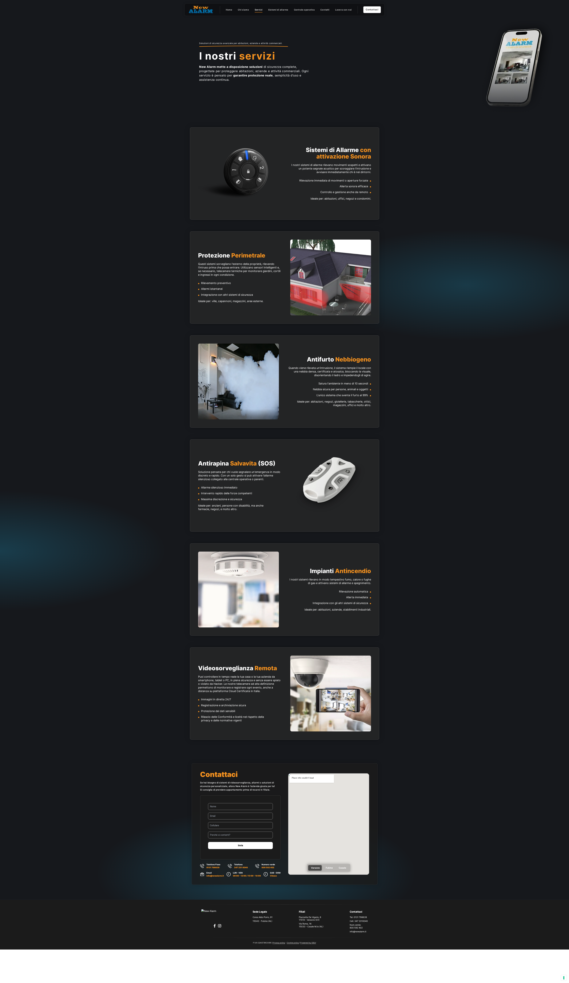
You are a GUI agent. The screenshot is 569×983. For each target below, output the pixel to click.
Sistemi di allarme (278, 9)
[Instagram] (219, 925)
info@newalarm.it (215, 876)
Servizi (259, 9)
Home (229, 9)
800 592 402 (268, 867)
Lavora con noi (343, 9)
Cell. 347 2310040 (359, 921)
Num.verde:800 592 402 (356, 926)
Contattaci (372, 9)
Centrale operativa (304, 9)
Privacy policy (278, 943)
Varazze (315, 867)
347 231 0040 (241, 867)
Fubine (329, 867)
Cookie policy (293, 943)
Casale (342, 867)
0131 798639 (212, 867)
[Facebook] (215, 926)
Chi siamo (243, 9)
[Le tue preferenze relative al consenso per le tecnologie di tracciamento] (564, 978)
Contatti (324, 9)
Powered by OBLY (308, 943)
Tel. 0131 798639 (358, 917)
